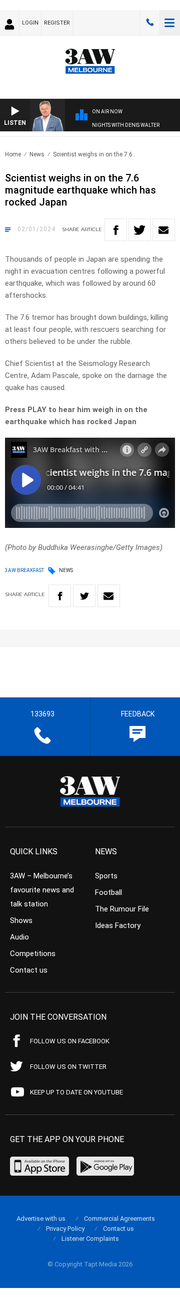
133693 (150, 22)
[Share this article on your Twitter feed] (139, 230)
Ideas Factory (117, 925)
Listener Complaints (90, 1238)
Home (13, 154)
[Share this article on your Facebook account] (115, 230)
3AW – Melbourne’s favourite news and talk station (42, 889)
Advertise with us (41, 1218)
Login (30, 23)
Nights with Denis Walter (126, 125)
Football (108, 892)
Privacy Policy (65, 1228)
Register (57, 23)
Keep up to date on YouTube (76, 1092)
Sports (106, 875)
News (37, 154)
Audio (19, 937)
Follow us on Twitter (68, 1066)
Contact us (29, 970)
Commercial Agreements (119, 1218)
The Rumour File (122, 908)
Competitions (33, 953)
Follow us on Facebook (70, 1041)
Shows (21, 920)
